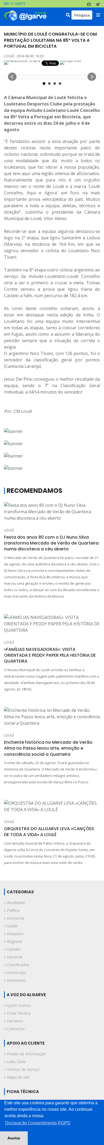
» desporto (13, 933)
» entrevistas (15, 980)
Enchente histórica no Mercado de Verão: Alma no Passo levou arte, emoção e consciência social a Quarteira (48, 748)
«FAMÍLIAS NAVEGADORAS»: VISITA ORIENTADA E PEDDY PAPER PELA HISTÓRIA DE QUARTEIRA (50, 655)
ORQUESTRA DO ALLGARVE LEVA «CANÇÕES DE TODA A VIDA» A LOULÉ (49, 832)
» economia (14, 918)
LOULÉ (9, 530)
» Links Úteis (15, 1061)
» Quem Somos (17, 1005)
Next (91, 77)
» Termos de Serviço (21, 1069)
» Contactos (14, 1028)
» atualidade (14, 902)
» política (11, 910)
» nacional (13, 956)
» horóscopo (15, 972)
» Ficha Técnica (17, 1013)
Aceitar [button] (13, 1138)
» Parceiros (13, 1020)
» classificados (16, 964)
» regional (13, 941)
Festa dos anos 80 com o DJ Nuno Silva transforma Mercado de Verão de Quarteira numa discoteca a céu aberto (51, 543)
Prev (12, 77)
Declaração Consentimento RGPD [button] (37, 1123)
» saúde (11, 925)
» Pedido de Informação (25, 1053)
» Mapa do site (17, 1077)
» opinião (12, 949)
